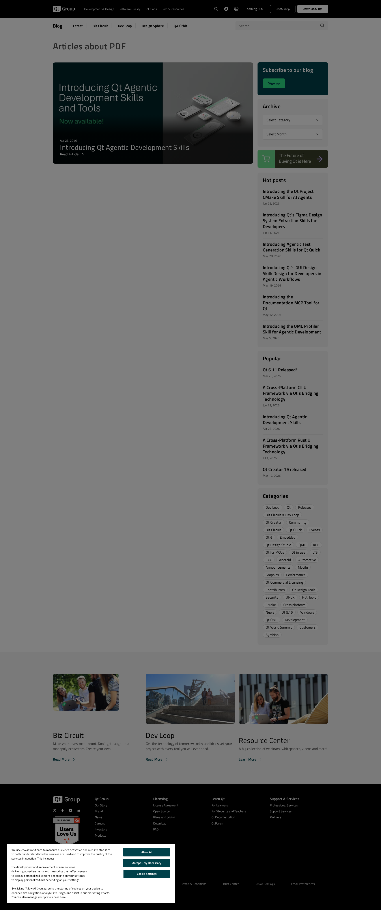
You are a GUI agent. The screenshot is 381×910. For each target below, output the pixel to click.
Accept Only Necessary (146, 863)
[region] (91, 873)
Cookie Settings (147, 873)
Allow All (146, 852)
